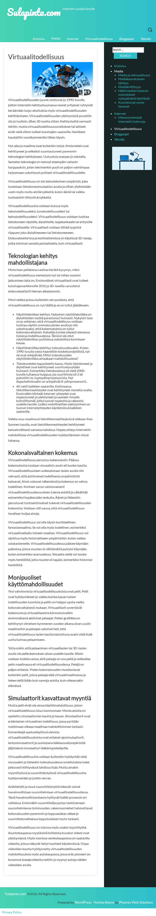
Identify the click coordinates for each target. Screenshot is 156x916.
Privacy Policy (12, 912)
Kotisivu (39, 39)
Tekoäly (146, 39)
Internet (73, 39)
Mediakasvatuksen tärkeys (131, 81)
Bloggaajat (126, 39)
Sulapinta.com (34, 12)
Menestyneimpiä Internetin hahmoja (131, 119)
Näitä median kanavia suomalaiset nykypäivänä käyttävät (134, 94)
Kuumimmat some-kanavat (131, 104)
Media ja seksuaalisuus (134, 75)
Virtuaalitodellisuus (99, 39)
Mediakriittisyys (129, 87)
